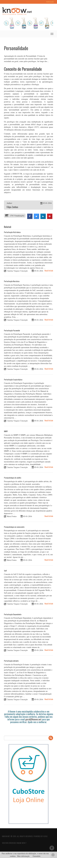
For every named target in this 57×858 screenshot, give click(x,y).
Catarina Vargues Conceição (17, 270)
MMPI (6, 431)
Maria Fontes (12, 516)
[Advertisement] (30, 728)
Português (50, 2)
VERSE (45, 836)
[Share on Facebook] (29, 218)
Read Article (49, 270)
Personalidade (16, 47)
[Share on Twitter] (36, 218)
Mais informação (23, 856)
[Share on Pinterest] (49, 218)
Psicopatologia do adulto (12, 477)
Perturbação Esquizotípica (13, 379)
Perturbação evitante (11, 660)
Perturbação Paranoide (12, 330)
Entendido (36, 856)
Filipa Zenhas (12, 207)
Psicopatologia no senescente (14, 526)
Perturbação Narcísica (11, 281)
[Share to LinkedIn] (43, 218)
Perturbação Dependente (12, 614)
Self (5, 570)
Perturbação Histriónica (12, 232)
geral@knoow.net (33, 719)
